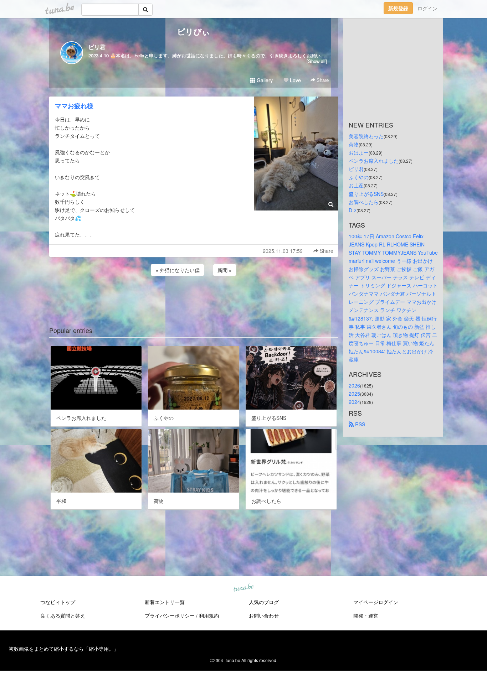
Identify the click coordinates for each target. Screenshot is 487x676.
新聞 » (224, 270)
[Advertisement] (193, 297)
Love (294, 80)
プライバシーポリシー (170, 615)
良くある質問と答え (62, 615)
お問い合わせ (264, 615)
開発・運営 (365, 615)
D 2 (353, 210)
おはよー (359, 152)
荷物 (354, 144)
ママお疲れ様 (74, 105)
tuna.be (243, 588)
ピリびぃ (193, 31)
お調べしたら (364, 202)
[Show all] (317, 61)
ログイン (427, 8)
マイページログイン (375, 601)
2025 (354, 393)
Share (322, 80)
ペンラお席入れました (374, 160)
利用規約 (209, 615)
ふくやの (359, 177)
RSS (359, 424)
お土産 (356, 185)
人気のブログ (264, 601)
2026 (354, 385)
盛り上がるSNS (366, 193)
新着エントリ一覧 (165, 601)
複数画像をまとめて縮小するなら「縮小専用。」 (64, 648)
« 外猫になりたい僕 (177, 270)
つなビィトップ (57, 601)
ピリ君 (97, 47)
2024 (354, 401)
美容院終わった (366, 136)
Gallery (264, 80)
